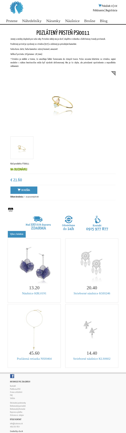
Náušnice (72, 21)
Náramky (53, 21)
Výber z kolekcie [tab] (16, 234)
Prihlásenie (98, 10)
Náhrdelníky (32, 21)
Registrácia (111, 10)
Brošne (89, 21)
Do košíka (25, 190)
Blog (104, 21)
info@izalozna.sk (16, 424)
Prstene (12, 21)
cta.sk (20, 431)
